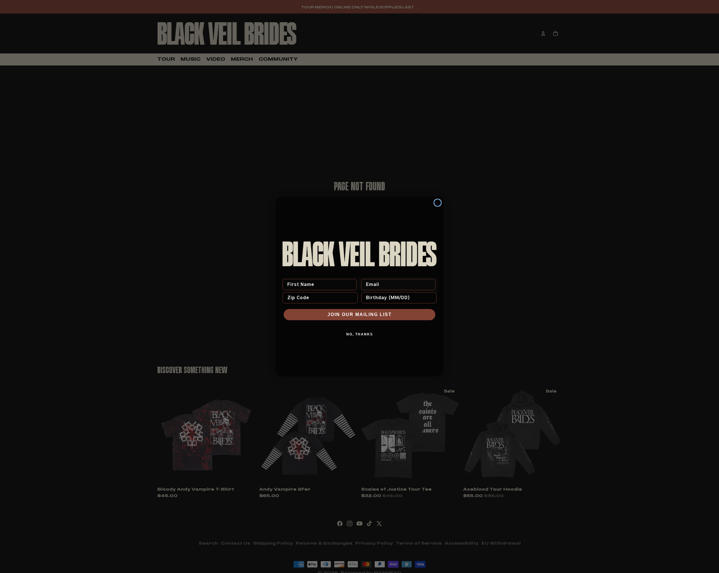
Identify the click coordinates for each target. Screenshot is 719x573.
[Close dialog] (437, 202)
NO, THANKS (359, 334)
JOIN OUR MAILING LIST (359, 314)
